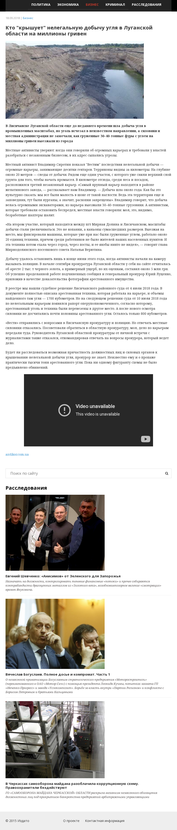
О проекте (71, 820)
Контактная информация (104, 820)
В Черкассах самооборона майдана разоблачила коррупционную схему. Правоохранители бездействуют (72, 785)
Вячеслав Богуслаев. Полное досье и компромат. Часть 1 (58, 674)
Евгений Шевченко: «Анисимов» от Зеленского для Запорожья (63, 576)
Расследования (146, 4)
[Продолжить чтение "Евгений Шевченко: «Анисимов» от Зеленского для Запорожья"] (88, 533)
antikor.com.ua (17, 454)
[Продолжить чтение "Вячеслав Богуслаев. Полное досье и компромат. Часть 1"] (88, 634)
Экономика (68, 4)
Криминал (115, 4)
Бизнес (92, 4)
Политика (40, 4)
